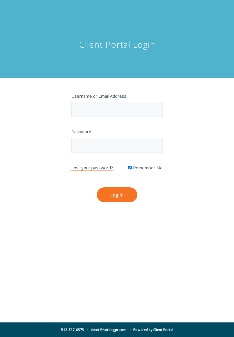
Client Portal (163, 329)
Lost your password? (92, 167)
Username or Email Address (98, 96)
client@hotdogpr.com (108, 329)
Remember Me (147, 167)
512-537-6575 (72, 329)
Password (81, 132)
